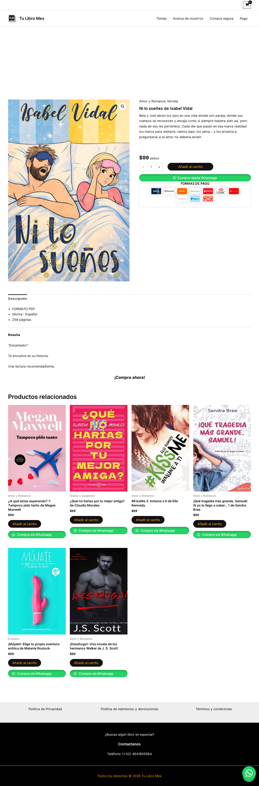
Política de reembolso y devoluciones (129, 709)
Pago (244, 18)
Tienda (161, 18)
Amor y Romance (152, 101)
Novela (172, 101)
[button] (122, 106)
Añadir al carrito (190, 167)
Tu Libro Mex (31, 18)
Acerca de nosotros (188, 18)
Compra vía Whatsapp (34, 535)
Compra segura (221, 18)
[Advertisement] (129, 57)
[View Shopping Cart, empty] (247, 5)
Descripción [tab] (17, 299)
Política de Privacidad (45, 709)
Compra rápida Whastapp (197, 178)
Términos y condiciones (214, 709)
